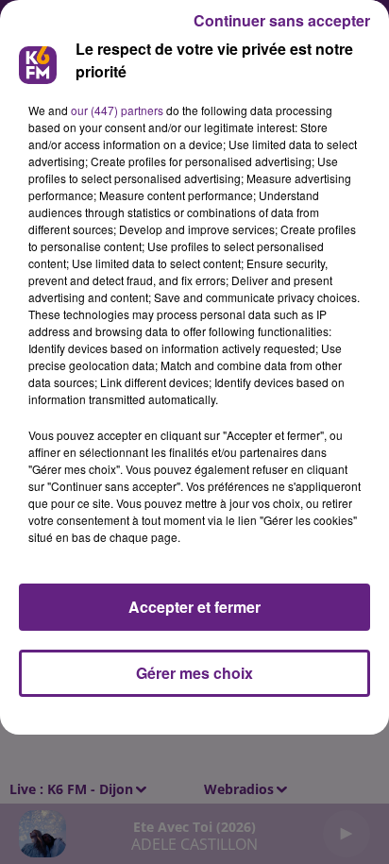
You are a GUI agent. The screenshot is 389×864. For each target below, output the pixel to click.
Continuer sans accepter (282, 20)
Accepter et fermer (194, 607)
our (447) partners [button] (117, 110)
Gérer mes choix (194, 673)
